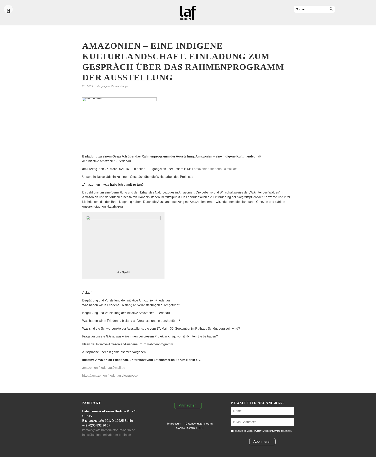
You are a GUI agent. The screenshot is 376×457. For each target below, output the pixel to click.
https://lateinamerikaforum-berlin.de (107, 434)
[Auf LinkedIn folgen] (371, 9)
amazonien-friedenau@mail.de (215, 169)
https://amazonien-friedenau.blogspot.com (111, 375)
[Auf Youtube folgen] (361, 9)
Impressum (174, 423)
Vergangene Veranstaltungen (113, 86)
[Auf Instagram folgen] (350, 9)
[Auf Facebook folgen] (339, 9)
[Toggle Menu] (8, 8)
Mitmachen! (188, 405)
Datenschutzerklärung (199, 423)
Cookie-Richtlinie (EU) (189, 427)
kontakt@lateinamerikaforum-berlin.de (108, 430)
